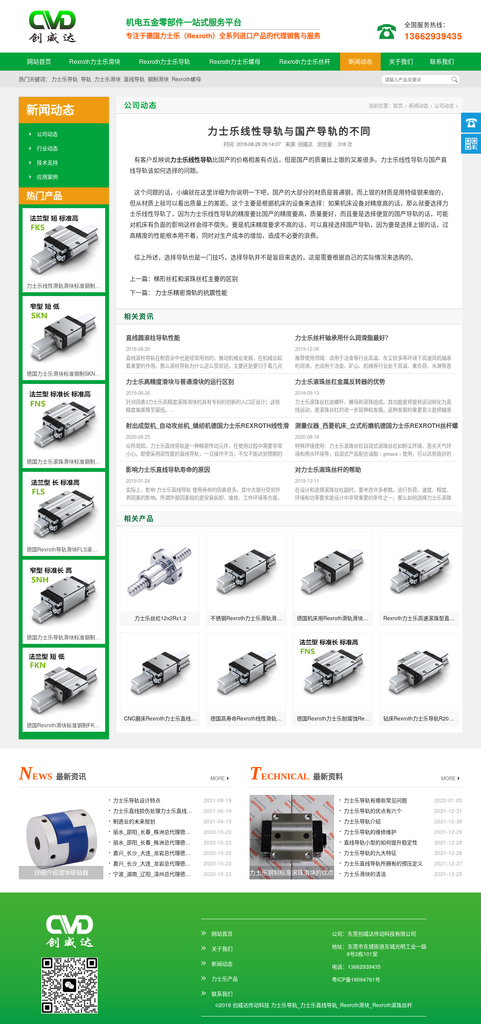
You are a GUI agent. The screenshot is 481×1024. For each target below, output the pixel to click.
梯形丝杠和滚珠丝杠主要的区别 (196, 278)
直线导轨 (134, 79)
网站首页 (39, 61)
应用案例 (47, 176)
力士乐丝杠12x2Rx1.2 (160, 618)
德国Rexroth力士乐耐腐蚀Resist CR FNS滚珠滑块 (334, 718)
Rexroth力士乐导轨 (164, 61)
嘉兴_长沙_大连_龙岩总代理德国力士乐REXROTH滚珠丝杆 (153, 863)
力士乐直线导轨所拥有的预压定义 (383, 863)
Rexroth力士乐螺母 (234, 61)
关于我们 (401, 61)
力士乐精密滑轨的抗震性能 (190, 292)
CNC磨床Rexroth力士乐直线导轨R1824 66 (162, 718)
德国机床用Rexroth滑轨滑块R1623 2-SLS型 (334, 618)
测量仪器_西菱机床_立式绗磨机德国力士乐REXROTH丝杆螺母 (379, 425)
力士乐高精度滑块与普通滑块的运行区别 (180, 382)
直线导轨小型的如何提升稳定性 (380, 842)
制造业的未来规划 (134, 821)
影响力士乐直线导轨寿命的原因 (168, 469)
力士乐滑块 (107, 79)
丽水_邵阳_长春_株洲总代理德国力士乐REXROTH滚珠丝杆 (153, 842)
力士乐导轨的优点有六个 (373, 810)
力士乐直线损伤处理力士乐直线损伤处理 (153, 810)
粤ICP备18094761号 (356, 979)
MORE (217, 778)
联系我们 (442, 61)
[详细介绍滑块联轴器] (61, 836)
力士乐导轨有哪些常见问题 (375, 800)
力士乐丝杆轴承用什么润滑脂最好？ (343, 338)
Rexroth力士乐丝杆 (304, 61)
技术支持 (47, 162)
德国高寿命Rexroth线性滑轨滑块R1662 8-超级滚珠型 (248, 718)
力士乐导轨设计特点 (136, 800)
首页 (398, 105)
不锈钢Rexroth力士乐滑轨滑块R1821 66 (248, 618)
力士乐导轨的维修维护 (370, 831)
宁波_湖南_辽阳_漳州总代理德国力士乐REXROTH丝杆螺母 (153, 873)
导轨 (86, 79)
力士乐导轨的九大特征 (370, 852)
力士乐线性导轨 (191, 159)
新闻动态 (360, 61)
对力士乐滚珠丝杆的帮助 (328, 469)
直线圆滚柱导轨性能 (153, 338)
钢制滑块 (158, 79)
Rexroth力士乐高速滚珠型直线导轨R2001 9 (421, 618)
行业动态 (47, 148)
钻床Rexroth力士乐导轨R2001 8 (421, 718)
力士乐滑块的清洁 (365, 873)
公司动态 (47, 133)
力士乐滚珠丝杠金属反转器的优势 (340, 382)
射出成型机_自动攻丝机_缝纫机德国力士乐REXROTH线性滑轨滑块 (216, 425)
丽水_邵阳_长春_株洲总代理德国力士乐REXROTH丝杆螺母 (153, 831)
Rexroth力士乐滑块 (94, 61)
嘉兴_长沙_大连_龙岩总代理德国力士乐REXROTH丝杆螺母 (153, 852)
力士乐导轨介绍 (362, 821)
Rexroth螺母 (186, 79)
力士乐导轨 (64, 79)
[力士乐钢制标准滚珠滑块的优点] (292, 836)
